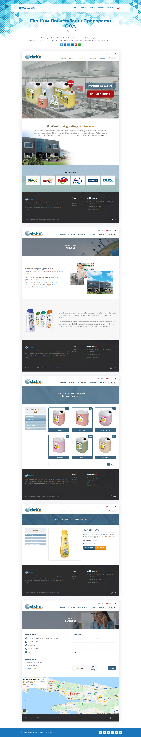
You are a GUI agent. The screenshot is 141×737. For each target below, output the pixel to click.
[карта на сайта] (100, 732)
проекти (61, 31)
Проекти (101, 8)
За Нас (83, 8)
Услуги (91, 8)
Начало (76, 8)
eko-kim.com (78, 31)
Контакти (110, 8)
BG (120, 8)
